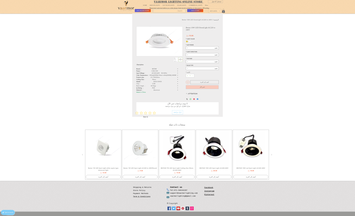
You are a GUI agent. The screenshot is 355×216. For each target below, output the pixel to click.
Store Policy (139, 190)
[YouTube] (178, 208)
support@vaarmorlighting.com (184, 193)
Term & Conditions (141, 196)
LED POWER (190, 45)
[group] (177, 155)
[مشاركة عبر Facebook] (197, 99)
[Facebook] (169, 208)
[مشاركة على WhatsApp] (190, 99)
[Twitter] (174, 208)
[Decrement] (193, 75)
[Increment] (187, 75)
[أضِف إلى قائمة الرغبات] (188, 82)
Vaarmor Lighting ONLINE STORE (178, 1)
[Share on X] (187, 99)
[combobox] (202, 48)
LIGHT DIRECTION (191, 51)
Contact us (176, 187)
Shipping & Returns (142, 187)
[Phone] (167, 189)
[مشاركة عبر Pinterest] (194, 99)
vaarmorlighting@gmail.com (183, 196)
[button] (214, 11)
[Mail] (167, 193)
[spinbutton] (190, 75)
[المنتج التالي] (82, 155)
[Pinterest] (183, 208)
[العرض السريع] (251, 148)
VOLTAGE (189, 58)
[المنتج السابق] (272, 155)
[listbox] (214, 11)
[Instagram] (192, 208)
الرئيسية (216, 20)
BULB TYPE (189, 65)
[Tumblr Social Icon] (187, 208)
